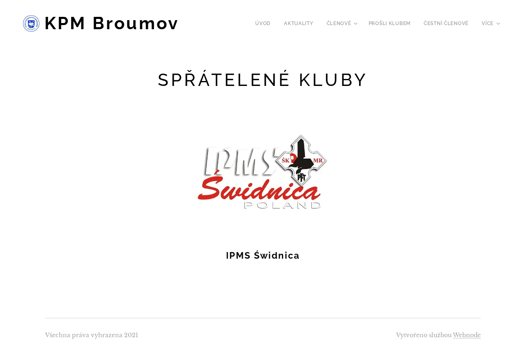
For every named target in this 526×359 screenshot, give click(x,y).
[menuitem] (265, 23)
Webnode (467, 335)
